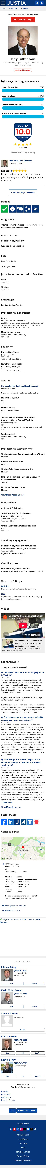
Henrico (25, 8)
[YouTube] (14, 1129)
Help (23, 1148)
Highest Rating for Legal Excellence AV (19, 386)
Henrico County (8, 1100)
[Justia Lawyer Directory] (35, 1129)
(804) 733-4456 (20, 993)
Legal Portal (23, 1139)
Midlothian (6, 1097)
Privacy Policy (23, 1156)
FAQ (12, 1110)
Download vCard (12, 910)
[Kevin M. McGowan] (7, 998)
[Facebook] (17, 1129)
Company (23, 1143)
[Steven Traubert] (7, 1021)
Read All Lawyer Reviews (23, 192)
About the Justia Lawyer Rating (23, 152)
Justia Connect (23, 1135)
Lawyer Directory (14, 8)
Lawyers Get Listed (26, 1110)
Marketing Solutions (23, 1160)
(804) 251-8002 (20, 970)
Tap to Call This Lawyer (23, 19)
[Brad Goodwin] (7, 1044)
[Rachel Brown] (7, 1067)
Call (11, 984)
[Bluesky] (28, 1129)
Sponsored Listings (23, 961)
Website (5, 586)
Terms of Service (23, 1152)
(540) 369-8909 (20, 1063)
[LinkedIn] (11, 1129)
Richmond (5, 1094)
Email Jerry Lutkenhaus (15, 905)
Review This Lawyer (22, 70)
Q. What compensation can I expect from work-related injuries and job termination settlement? (21, 762)
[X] (31, 1129)
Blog (3, 594)
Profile (34, 984)
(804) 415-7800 (20, 1040)
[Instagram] (21, 1129)
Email (8, 1053)
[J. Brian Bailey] (7, 975)
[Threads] (24, 1129)
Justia (3, 8)
